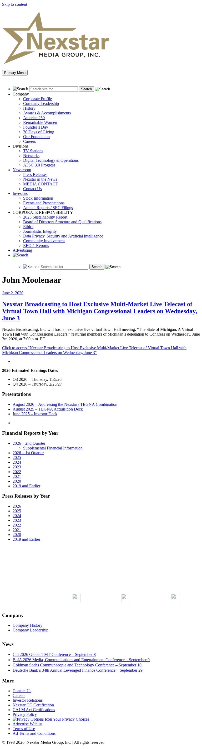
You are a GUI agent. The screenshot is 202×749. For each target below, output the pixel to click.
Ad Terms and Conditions (34, 733)
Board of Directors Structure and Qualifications (62, 222)
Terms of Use (24, 728)
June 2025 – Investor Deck (35, 414)
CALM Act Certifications (34, 709)
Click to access (94, 350)
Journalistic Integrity (40, 231)
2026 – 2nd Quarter (29, 443)
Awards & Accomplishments (47, 113)
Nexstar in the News (40, 179)
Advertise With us (27, 724)
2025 (17, 457)
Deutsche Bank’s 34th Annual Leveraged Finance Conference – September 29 (78, 670)
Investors (20, 193)
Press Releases (35, 174)
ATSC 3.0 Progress (39, 165)
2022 (17, 471)
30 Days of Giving (38, 132)
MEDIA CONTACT (40, 184)
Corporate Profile (37, 99)
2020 (17, 481)
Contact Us (32, 188)
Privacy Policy (25, 714)
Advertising (22, 250)
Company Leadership (41, 103)
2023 (17, 467)
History (29, 108)
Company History (27, 625)
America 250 (34, 117)
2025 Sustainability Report (45, 217)
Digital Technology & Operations (51, 160)
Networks (31, 155)
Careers (29, 141)
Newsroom (22, 170)
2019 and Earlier (26, 486)
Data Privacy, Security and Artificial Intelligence (63, 236)
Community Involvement (44, 241)
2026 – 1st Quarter (28, 453)
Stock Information (38, 198)
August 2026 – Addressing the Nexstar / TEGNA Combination (65, 404)
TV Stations (33, 151)
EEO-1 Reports (36, 245)
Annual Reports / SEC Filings (48, 207)
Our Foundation (36, 136)
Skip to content (14, 4)
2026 (17, 506)
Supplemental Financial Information (53, 448)
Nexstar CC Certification (33, 705)
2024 (17, 462)
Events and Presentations (43, 203)
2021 (17, 476)
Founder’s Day (35, 127)
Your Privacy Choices (70, 719)
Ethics (28, 226)
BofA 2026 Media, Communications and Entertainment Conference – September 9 (81, 659)
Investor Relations (28, 700)
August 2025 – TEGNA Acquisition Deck (48, 409)
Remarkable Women (40, 122)
